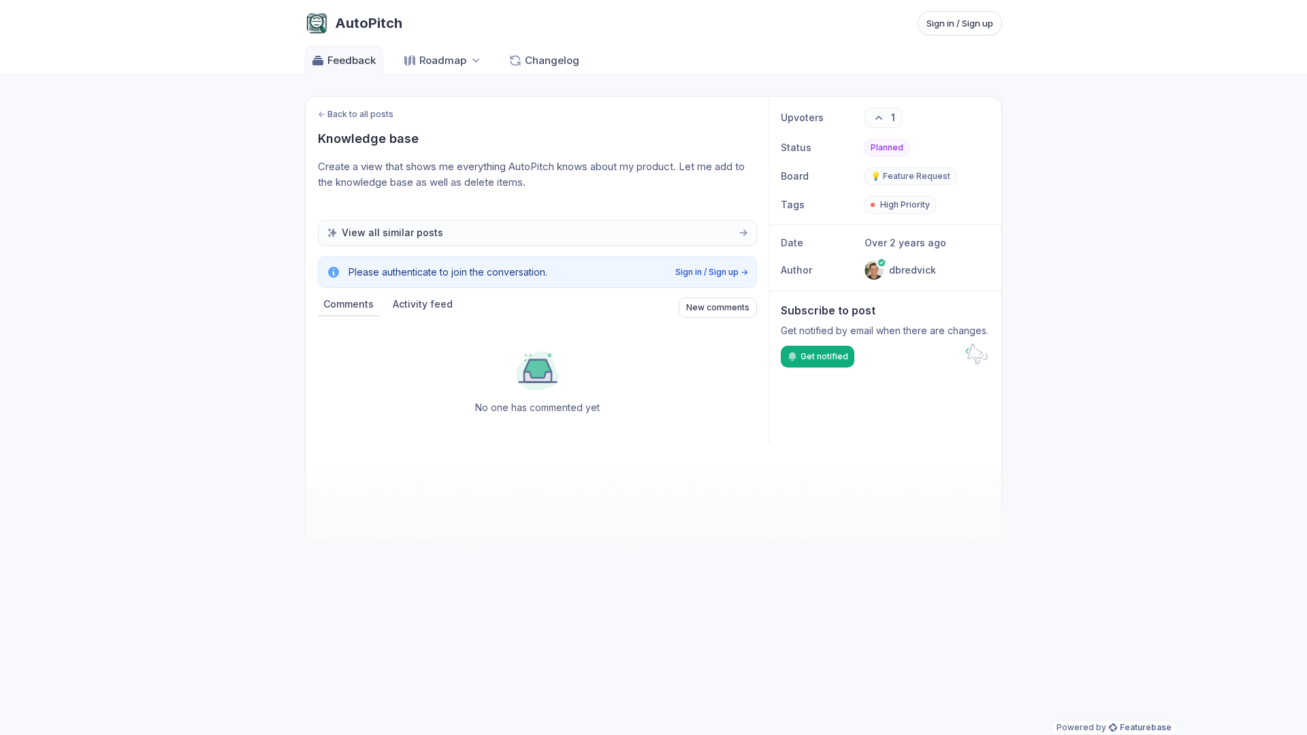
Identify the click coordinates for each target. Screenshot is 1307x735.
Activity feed (423, 304)
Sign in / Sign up (959, 23)
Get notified (824, 356)
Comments (348, 304)
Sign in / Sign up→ (711, 272)
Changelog (552, 60)
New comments (717, 307)
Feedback (351, 60)
